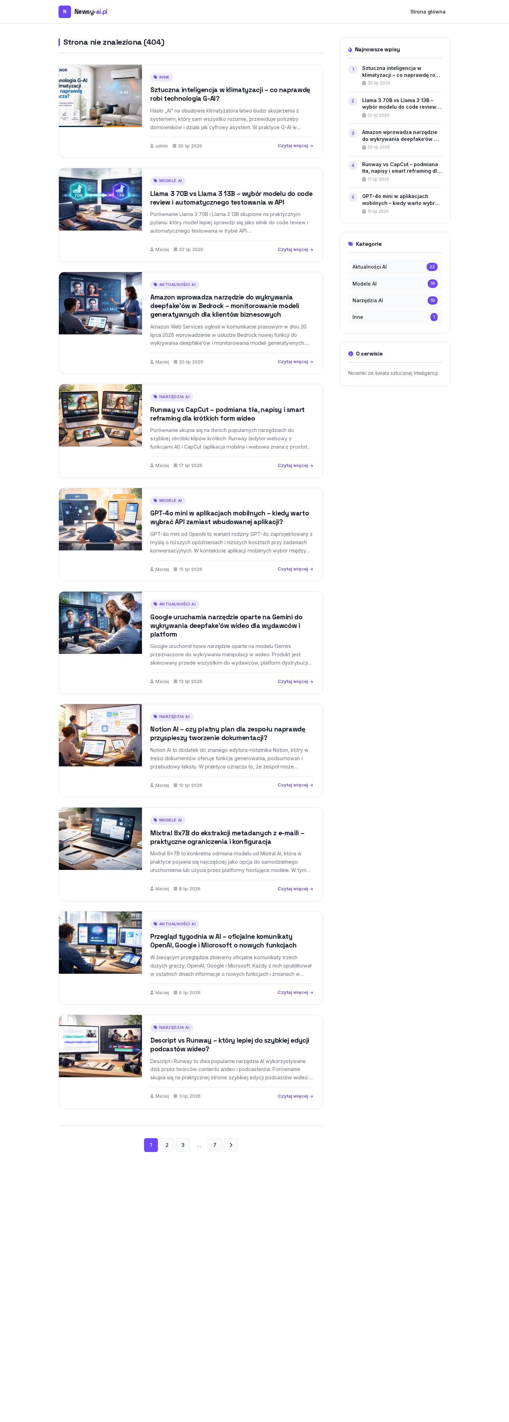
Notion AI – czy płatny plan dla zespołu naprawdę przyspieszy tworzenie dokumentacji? (227, 733)
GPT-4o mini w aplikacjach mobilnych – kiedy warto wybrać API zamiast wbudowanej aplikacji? (229, 517)
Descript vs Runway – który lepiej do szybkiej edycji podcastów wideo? (229, 1044)
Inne (164, 77)
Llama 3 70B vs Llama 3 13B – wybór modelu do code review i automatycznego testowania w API (231, 198)
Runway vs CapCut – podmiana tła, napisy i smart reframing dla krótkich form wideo (227, 414)
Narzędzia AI (174, 396)
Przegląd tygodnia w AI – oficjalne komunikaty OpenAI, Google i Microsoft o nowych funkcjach (223, 941)
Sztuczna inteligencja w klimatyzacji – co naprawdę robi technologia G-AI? (230, 94)
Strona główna (428, 12)
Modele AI (170, 180)
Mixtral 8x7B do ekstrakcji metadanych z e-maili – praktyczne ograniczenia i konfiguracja (227, 837)
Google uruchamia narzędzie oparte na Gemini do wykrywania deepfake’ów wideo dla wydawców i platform (226, 626)
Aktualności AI (177, 284)
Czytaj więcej (293, 145)
